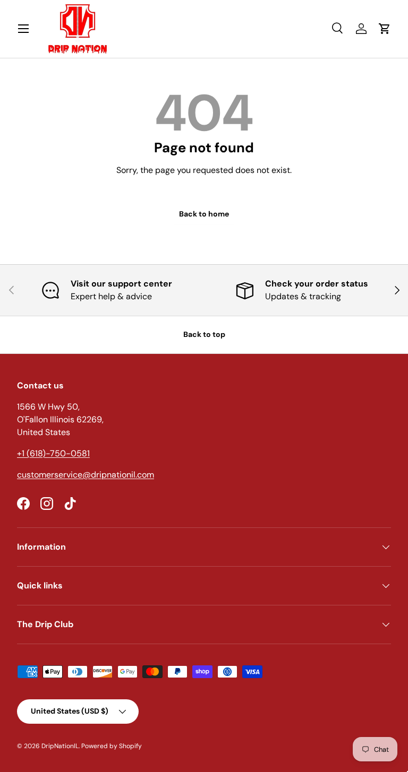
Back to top (204, 334)
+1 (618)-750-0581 (53, 453)
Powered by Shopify (111, 746)
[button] (384, 28)
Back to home (204, 214)
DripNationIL (60, 746)
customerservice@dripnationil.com (85, 474)
